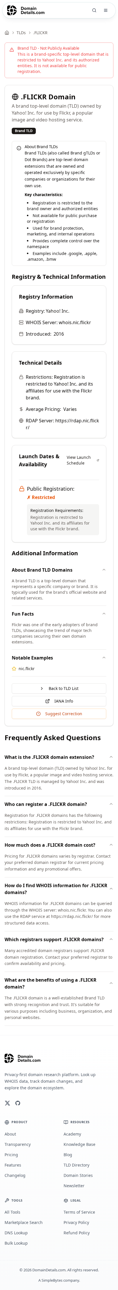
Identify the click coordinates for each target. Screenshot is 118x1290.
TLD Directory (76, 1165)
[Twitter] (7, 1103)
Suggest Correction (63, 713)
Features (13, 1165)
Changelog (15, 1175)
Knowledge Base (79, 1144)
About (10, 1134)
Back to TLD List (63, 688)
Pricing (11, 1154)
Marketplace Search (24, 1222)
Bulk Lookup (16, 1243)
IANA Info (63, 701)
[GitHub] (18, 1103)
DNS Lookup (16, 1232)
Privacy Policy (76, 1222)
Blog (68, 1154)
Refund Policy (77, 1232)
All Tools (12, 1212)
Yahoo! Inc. (57, 311)
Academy (72, 1134)
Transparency (18, 1144)
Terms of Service (79, 1212)
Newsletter (74, 1185)
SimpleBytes (52, 1280)
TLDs (21, 32)
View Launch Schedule (79, 460)
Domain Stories (78, 1175)
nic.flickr (27, 668)
